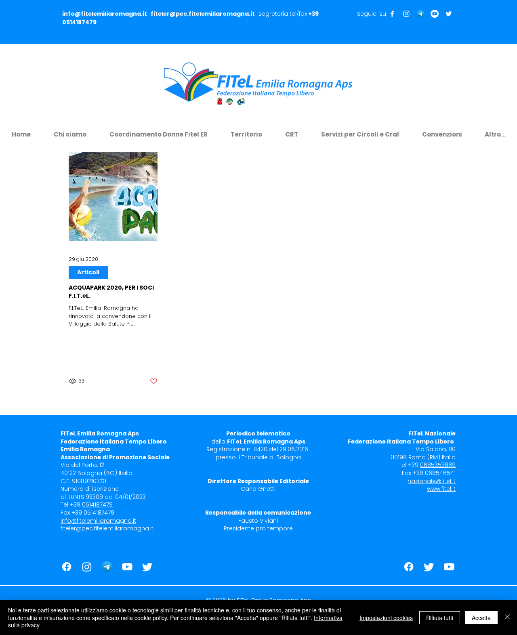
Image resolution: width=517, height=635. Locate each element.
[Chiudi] (507, 617)
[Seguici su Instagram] (406, 14)
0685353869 (438, 465)
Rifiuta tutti (439, 618)
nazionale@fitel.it (432, 481)
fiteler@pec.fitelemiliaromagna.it (203, 14)
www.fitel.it (441, 489)
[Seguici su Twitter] (449, 14)
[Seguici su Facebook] (392, 14)
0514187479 (79, 22)
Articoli (88, 272)
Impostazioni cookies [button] (386, 618)
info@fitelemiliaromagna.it (104, 14)
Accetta (481, 618)
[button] (70, 130)
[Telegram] (420, 14)
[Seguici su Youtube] (435, 14)
